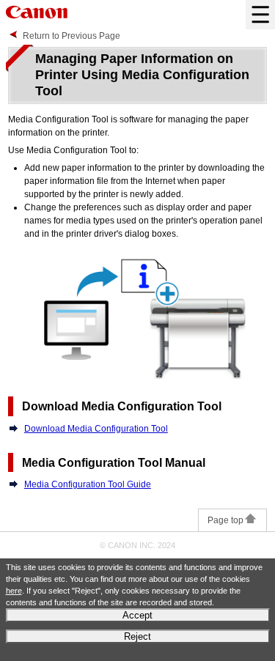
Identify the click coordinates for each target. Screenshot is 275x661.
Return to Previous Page (71, 36)
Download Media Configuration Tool (96, 429)
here (14, 590)
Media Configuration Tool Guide (87, 484)
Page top (225, 520)
